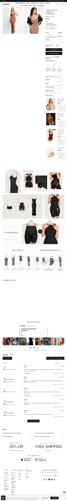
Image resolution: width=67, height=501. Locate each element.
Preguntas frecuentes (6, 473)
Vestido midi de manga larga (51, 25)
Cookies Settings (45, 497)
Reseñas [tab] (5, 355)
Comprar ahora (54, 53)
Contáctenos (6, 474)
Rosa (47, 30)
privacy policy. (34, 499)
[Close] (64, 498)
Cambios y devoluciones (6, 486)
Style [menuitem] (25, 349)
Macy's (26, 475)
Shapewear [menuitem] (44, 349)
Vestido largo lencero (50, 23)
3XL (51, 34)
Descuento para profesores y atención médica (13, 491)
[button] (13, 20)
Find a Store (6, 478)
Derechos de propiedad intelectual (6, 488)
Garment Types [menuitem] (36, 349)
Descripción (48, 79)
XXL (49, 34)
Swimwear (47, 3)
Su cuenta (6, 476)
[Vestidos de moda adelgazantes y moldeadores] (8, 294)
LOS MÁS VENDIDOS (20, 3)
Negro (49, 30)
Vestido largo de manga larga (51, 24)
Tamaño (54, 32)
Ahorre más (13, 472)
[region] (33, 341)
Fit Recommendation (50, 86)
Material (47, 83)
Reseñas (20, 479)
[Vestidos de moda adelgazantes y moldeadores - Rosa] (1, 307)
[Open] (3, 498)
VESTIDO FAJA (34, 3)
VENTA (34, 5)
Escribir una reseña (56, 359)
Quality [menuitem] (30, 349)
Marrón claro (52, 30)
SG (48, 34)
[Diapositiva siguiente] (63, 341)
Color (50, 28)
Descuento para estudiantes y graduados (13, 486)
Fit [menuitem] (21, 349)
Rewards (13, 474)
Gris (54, 30)
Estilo (47, 21)
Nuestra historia (19, 474)
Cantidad (47, 39)
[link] (6, 4)
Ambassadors (13, 475)
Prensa (19, 477)
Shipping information (50, 90)
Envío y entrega (5, 483)
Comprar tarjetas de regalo (13, 478)
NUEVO (28, 3)
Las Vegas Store (40, 5)
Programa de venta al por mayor (13, 482)
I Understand (54, 497)
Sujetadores (41, 3)
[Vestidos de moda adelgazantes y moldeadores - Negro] (3, 307)
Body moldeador (24, 5)
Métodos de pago (6, 481)
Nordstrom (27, 473)
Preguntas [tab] (12, 355)
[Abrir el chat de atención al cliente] (64, 492)
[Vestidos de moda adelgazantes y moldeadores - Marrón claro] (5, 307)
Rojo (57, 30)
